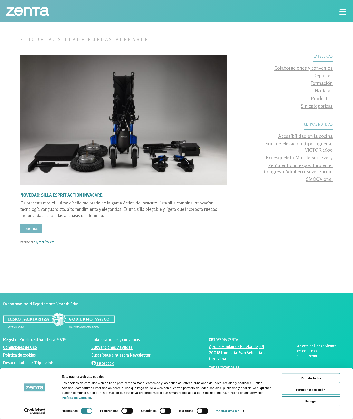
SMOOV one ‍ (319, 179)
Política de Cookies (76, 397)
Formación (322, 83)
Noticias (324, 91)
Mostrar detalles (227, 411)
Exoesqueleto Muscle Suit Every (299, 157)
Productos (322, 98)
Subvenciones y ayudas (112, 347)
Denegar (311, 401)
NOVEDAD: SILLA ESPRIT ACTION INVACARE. (61, 195)
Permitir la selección (310, 389)
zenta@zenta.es (224, 367)
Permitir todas (311, 378)
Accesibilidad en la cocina (305, 136)
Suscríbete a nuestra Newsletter (121, 355)
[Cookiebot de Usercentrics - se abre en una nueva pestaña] (35, 411)
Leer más (33, 229)
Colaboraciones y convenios (303, 68)
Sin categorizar (317, 106)
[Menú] (343, 12)
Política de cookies (19, 355)
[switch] (127, 411)
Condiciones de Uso (20, 347)
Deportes (323, 75)
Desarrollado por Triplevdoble (29, 363)
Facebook (105, 363)
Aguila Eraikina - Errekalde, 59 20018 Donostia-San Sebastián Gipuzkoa (237, 353)
